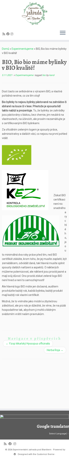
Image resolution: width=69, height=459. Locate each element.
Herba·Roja (55, 350)
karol (51, 75)
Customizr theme (45, 454)
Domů (5, 48)
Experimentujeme (22, 48)
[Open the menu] (63, 33)
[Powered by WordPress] (14, 453)
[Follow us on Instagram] (12, 34)
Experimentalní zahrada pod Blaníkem (32, 449)
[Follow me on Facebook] (8, 34)
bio (44, 75)
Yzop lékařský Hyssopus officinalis (28, 343)
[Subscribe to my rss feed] (4, 34)
